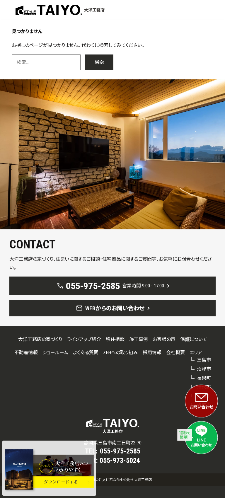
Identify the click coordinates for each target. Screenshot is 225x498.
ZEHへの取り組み (120, 352)
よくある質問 (85, 352)
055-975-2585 (120, 451)
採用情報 (152, 352)
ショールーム (55, 352)
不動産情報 (26, 352)
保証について (193, 339)
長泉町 (204, 378)
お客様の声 (164, 339)
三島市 (204, 360)
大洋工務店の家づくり (40, 339)
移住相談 (115, 339)
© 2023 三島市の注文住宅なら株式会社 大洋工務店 (112, 480)
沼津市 (204, 369)
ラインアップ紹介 (84, 339)
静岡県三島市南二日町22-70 (113, 443)
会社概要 (175, 352)
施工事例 (138, 339)
